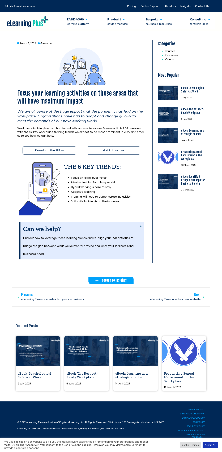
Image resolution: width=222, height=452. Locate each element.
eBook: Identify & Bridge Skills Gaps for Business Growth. (193, 180)
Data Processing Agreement (195, 435)
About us (170, 6)
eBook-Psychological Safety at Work (192, 89)
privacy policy (196, 409)
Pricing (131, 6)
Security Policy (196, 426)
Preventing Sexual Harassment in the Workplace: (191, 155)
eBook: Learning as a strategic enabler (192, 132)
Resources (171, 55)
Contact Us (202, 6)
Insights (185, 6)
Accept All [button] (210, 445)
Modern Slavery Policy (191, 430)
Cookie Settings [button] (190, 445)
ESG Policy (199, 422)
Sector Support (150, 6)
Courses (170, 51)
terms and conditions (191, 413)
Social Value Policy (193, 417)
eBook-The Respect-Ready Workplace (192, 111)
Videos (169, 59)
